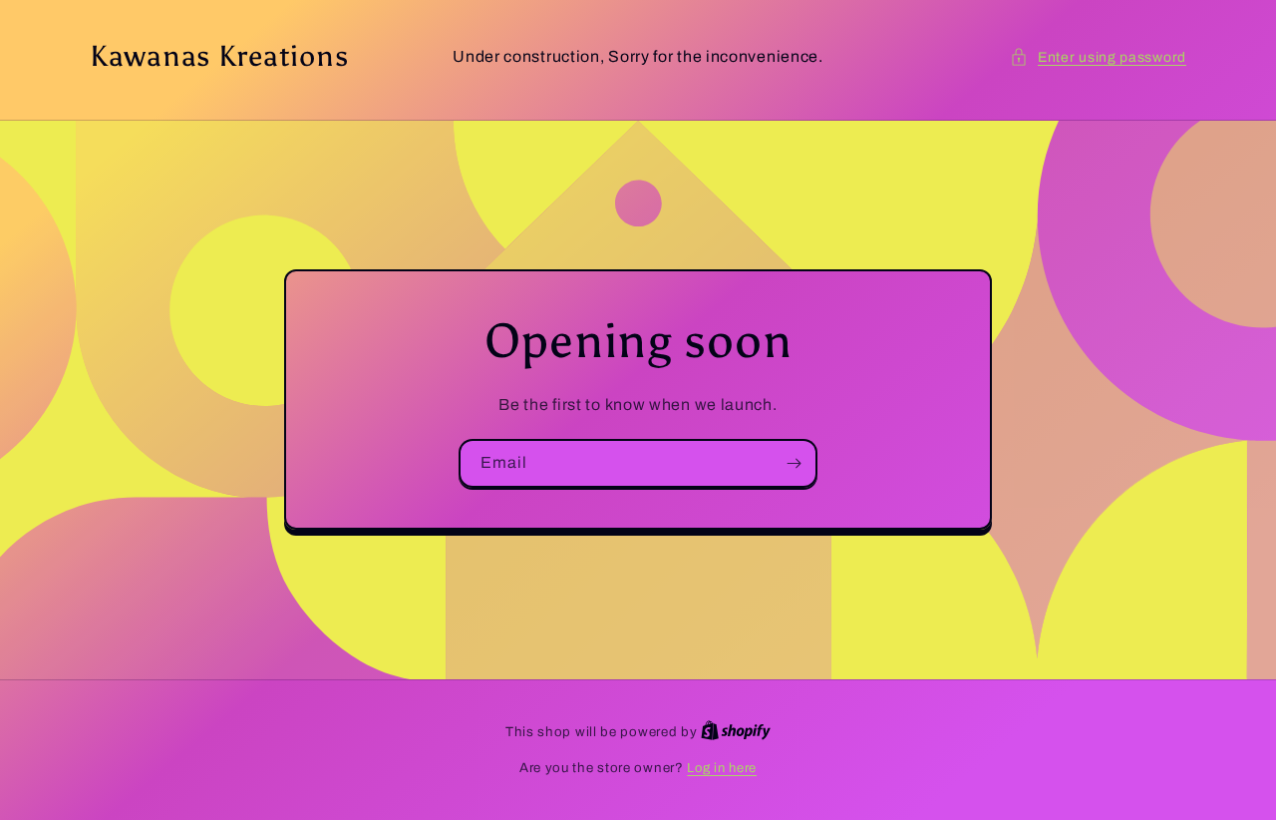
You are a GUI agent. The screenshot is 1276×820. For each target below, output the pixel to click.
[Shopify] (736, 732)
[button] (1098, 57)
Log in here (722, 768)
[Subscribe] (793, 463)
